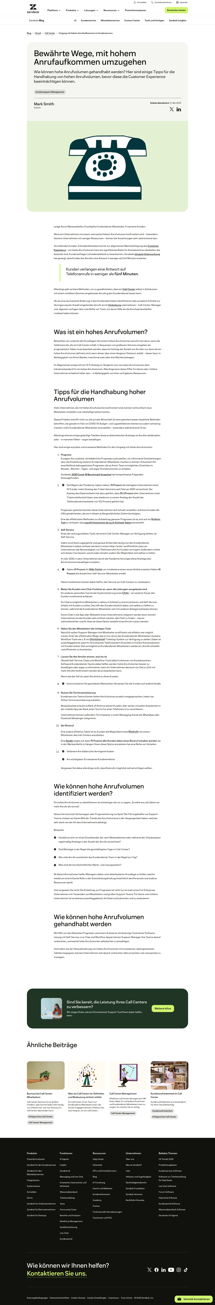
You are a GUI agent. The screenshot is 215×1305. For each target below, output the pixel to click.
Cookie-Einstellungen (97, 1297)
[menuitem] (182, 2)
